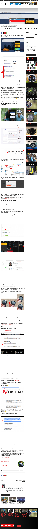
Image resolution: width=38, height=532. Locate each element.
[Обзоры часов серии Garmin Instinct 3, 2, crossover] (31, 89)
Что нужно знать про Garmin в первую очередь (12, 26)
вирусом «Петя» (17, 375)
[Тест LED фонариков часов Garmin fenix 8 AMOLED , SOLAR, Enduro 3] (21, 499)
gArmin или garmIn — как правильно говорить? (31, 39)
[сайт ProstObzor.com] (5, 4)
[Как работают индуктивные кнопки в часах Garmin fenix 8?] (12, 499)
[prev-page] (1, 505)
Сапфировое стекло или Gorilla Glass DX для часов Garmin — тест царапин (19, 480)
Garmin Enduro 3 (18, 501)
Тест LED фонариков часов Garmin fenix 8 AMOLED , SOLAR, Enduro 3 (20, 503)
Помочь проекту (4, 465)
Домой (1, 25)
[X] (3, 33)
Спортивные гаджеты (3, 501)
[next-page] (2, 505)
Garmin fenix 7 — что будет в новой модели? (6, 480)
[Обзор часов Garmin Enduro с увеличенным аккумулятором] (31, 115)
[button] (36, 7)
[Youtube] (34, 0)
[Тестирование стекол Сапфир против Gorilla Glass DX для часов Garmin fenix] (31, 155)
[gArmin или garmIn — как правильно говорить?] (4, 499)
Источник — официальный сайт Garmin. (6, 330)
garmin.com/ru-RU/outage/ (7, 457)
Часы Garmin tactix (9, 512)
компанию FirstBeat (17, 380)
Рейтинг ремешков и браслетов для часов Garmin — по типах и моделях (18, 516)
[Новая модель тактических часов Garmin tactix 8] (11, 511)
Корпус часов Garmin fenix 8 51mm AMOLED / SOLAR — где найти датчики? (31, 45)
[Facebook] (30, 0)
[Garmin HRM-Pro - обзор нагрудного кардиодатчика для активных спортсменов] (31, 168)
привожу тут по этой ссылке (8, 198)
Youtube (36, 0)
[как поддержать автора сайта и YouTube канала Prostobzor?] (21, 464)
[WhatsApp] (6, 33)
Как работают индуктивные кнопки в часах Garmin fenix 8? (12, 503)
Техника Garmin (5, 26)
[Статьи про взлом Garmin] (13, 67)
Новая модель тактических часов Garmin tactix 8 (30, 42)
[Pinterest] (5, 33)
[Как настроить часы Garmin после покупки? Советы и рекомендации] (31, 102)
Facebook (32, 0)
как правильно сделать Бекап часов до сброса (7, 324)
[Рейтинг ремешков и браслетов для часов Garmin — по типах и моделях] (18, 511)
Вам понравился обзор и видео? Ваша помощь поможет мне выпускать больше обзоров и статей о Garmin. (8, 462)
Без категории (4, 25)
